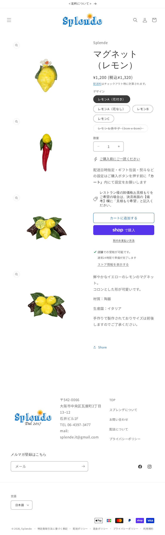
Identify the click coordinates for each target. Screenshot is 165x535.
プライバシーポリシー (125, 439)
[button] (9, 20)
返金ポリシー (100, 528)
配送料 (97, 83)
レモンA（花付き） (112, 99)
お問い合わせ (118, 419)
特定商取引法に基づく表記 (53, 528)
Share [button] (102, 347)
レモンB (143, 109)
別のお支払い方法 (123, 240)
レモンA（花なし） (112, 109)
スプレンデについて (123, 410)
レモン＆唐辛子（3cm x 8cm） (122, 129)
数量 (96, 138)
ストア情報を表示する (113, 264)
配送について (118, 429)
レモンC (104, 118)
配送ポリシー (80, 528)
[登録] (83, 466)
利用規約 (148, 528)
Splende (26, 528)
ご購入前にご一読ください (120, 159)
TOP (112, 400)
